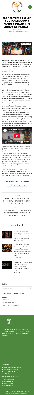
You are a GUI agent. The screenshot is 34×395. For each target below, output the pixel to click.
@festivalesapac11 (9, 385)
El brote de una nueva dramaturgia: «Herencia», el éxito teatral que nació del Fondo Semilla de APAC (23, 235)
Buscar (30, 288)
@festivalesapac (9, 381)
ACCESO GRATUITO (8, 303)
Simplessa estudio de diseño (21, 393)
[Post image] (7, 234)
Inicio (14, 29)
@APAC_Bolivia (8, 383)
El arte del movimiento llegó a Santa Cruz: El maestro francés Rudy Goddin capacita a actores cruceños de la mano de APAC (22, 250)
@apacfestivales (9, 379)
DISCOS (4, 297)
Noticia (19, 29)
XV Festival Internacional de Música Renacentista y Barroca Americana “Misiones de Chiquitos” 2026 (23, 266)
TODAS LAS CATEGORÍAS (10, 306)
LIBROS (4, 300)
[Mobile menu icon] (30, 7)
